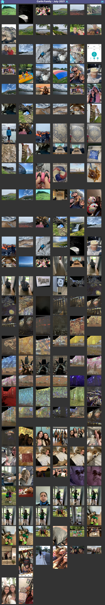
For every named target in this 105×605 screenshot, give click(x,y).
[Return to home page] (2, 2)
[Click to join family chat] (102, 2)
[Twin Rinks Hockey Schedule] (66, 2)
